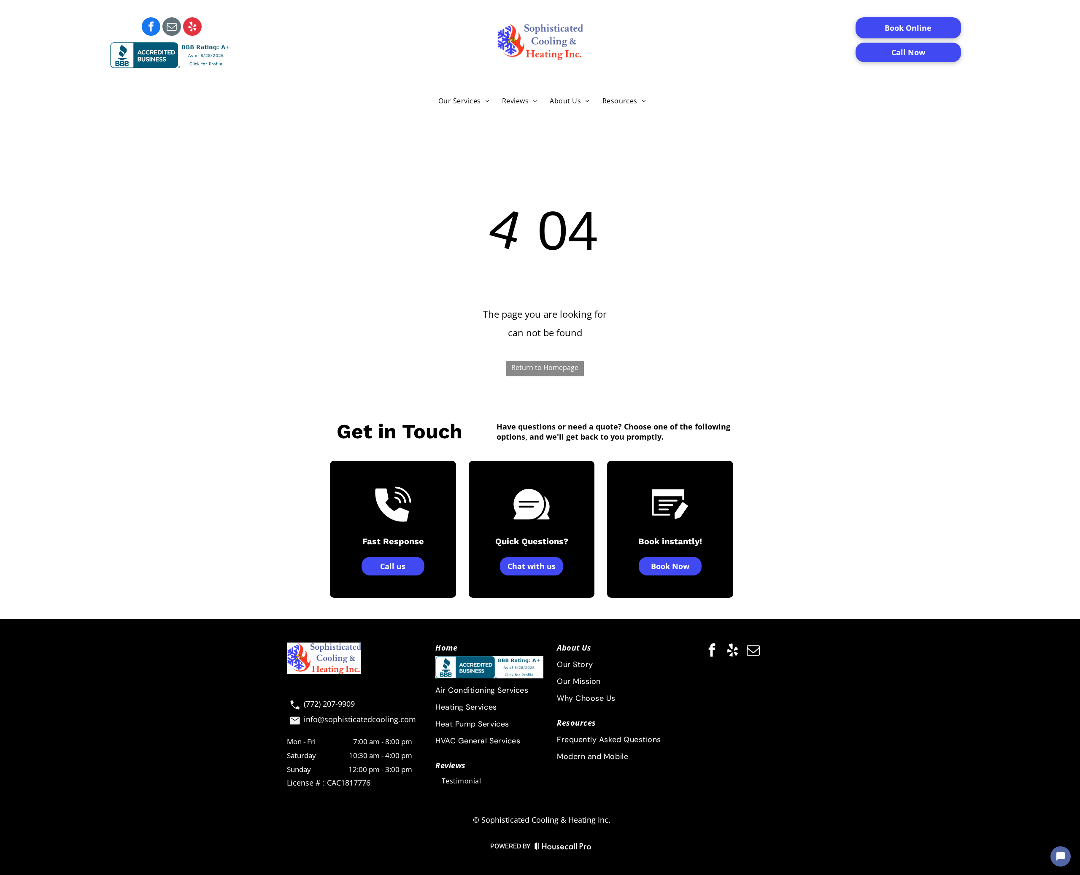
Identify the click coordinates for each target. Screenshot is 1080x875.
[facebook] (151, 27)
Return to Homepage (544, 367)
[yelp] (192, 27)
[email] (171, 27)
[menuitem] (464, 100)
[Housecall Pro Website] (563, 848)
